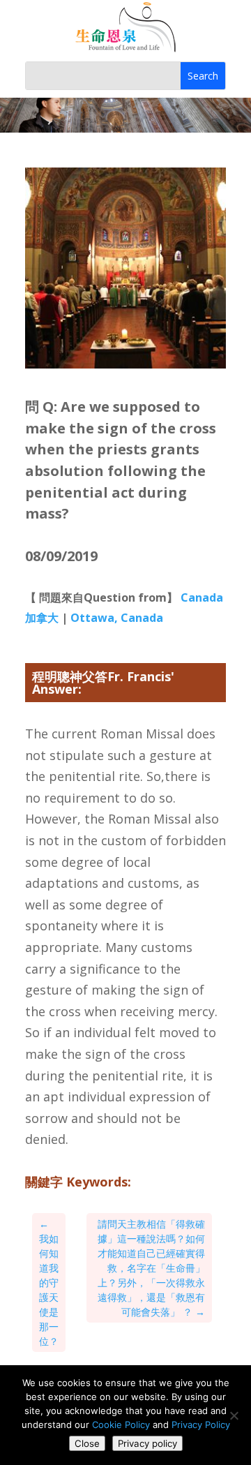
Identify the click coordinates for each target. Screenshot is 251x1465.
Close (87, 1443)
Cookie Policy (121, 1424)
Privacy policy (147, 1443)
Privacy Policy (201, 1424)
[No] (234, 1415)
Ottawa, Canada (116, 617)
